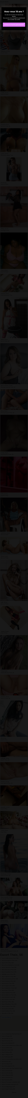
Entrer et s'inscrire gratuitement (14, 24)
